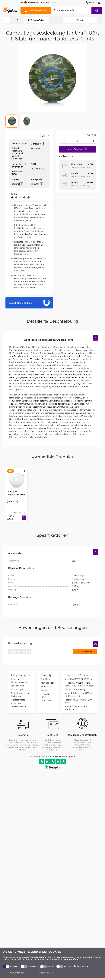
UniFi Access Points (36, 20)
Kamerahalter (47, 683)
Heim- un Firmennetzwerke (19, 680)
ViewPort (45, 690)
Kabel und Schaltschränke (18, 705)
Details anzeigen (82, 966)
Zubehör (79, 20)
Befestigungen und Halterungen (20, 694)
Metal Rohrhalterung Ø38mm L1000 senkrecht (79, 694)
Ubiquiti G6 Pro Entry (75, 689)
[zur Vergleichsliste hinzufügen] (42, 136)
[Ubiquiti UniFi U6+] (16, 479)
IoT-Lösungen (17, 689)
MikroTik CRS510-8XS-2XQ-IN (78, 679)
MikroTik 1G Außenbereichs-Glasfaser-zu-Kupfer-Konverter (79, 684)
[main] (11, 10)
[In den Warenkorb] (24, 517)
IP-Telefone (46, 686)
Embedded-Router (46, 695)
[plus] (93, 141)
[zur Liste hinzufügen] (48, 136)
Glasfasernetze (18, 699)
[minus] (62, 141)
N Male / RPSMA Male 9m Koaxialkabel (77, 708)
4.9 (11, 491)
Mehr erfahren (70, 959)
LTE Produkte (17, 685)
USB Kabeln (46, 700)
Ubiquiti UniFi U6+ (16, 494)
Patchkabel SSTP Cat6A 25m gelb (78, 701)
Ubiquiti (15, 184)
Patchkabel (46, 679)
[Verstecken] (95, 338)
